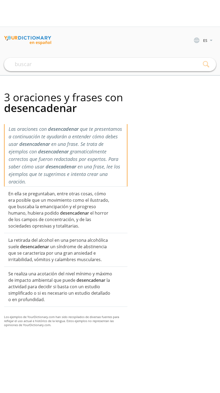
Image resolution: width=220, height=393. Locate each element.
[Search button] (206, 64)
